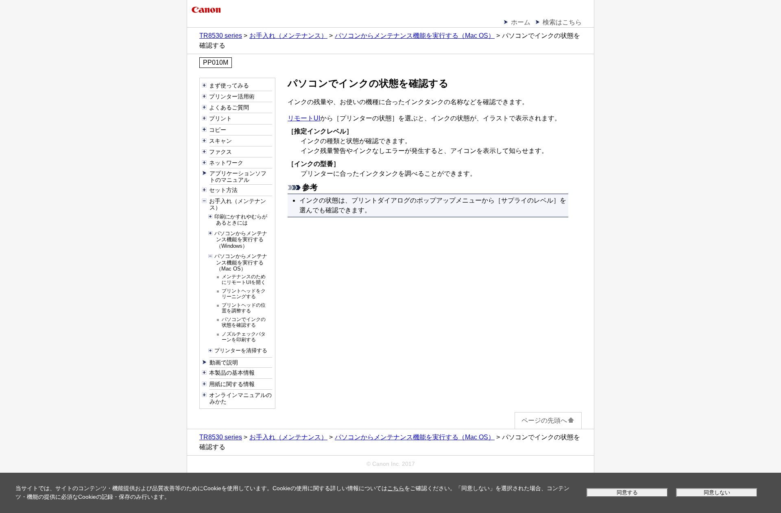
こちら (395, 488)
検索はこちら (562, 22)
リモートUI (304, 118)
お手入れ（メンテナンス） (288, 35)
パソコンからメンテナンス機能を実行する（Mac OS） (415, 35)
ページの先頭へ (544, 420)
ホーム (520, 22)
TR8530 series (220, 35)
